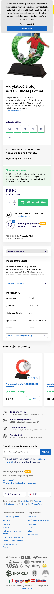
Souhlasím (27, 28)
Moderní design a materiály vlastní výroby (28, 430)
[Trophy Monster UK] (17, 581)
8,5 (9, 129)
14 (9, 137)
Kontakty (7, 524)
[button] (27, 283)
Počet (9, 202)
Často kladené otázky (13, 541)
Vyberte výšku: (13, 122)
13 (41, 129)
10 (17, 129)
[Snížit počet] (14, 204)
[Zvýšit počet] (14, 201)
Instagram (11, 504)
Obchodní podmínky (13, 537)
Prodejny (7, 520)
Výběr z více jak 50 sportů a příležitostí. (26, 437)
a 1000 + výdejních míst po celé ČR (24, 422)
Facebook (38, 501)
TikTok (24, 504)
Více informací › (13, 110)
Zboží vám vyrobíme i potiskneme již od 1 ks (28, 414)
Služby (6, 527)
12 (33, 129)
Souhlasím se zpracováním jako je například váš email (26, 460)
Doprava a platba (11, 517)
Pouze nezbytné (27, 24)
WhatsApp (36, 504)
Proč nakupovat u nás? (39, 520)
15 (17, 137)
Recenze (32, 524)
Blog (30, 531)
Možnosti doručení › (22, 216)
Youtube (25, 501)
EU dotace (33, 534)
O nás (30, 527)
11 (25, 129)
